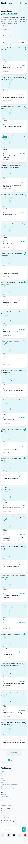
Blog (2, 778)
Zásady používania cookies (8, 789)
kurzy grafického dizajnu (17, 17)
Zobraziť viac (14, 752)
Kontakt (3, 780)
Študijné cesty (13, 35)
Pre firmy (3, 794)
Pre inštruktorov (5, 796)
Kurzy (4, 35)
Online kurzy (4, 810)
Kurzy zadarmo (5, 817)
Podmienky (4, 782)
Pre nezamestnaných (6, 798)
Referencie (4, 773)
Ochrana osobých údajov (7, 786)
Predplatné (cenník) (6, 805)
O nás (2, 771)
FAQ (2, 776)
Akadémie (3, 815)
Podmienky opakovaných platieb (9, 784)
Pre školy (3, 803)
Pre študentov (4, 801)
